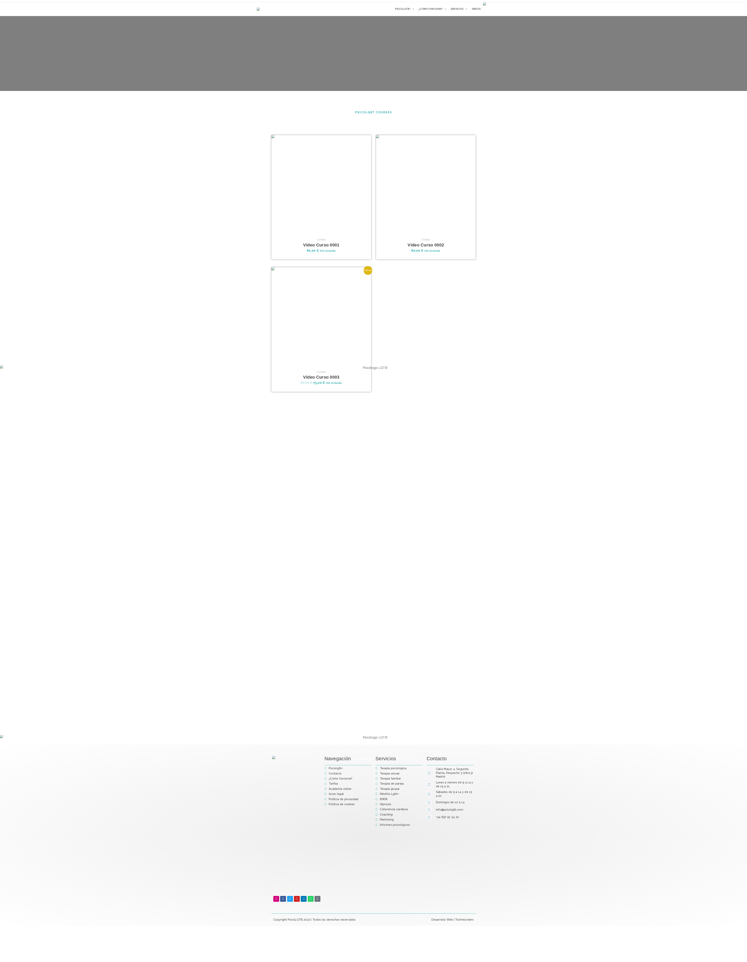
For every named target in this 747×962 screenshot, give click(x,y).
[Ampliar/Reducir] (4, 952)
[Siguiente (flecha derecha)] (14, 959)
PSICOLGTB (300, 934)
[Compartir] (25, 952)
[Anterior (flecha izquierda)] (4, 959)
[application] (412, 9)
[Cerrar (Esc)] (35, 952)
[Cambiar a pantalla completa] (14, 952)
